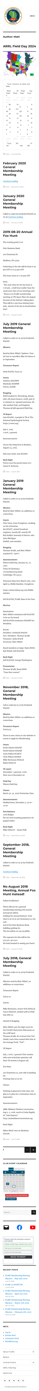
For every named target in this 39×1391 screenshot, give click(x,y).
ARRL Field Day (9, 1368)
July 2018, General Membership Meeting (17, 962)
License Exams (9, 1362)
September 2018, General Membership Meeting (16, 850)
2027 (21, 1191)
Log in (8, 1332)
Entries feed (10, 1335)
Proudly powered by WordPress (15, 1387)
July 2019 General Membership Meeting (16, 327)
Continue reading (10, 181)
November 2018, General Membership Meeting (15, 692)
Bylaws (6, 1357)
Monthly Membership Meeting (17, 1195)
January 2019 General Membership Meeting (13, 486)
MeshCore (7, 1373)
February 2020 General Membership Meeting (14, 168)
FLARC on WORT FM (14, 1285)
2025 (6, 1191)
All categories (11, 1199)
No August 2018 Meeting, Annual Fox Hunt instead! (19, 890)
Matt (7, 154)
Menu (32, 16)
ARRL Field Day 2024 (19, 46)
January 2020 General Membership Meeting (13, 201)
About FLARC (9, 1352)
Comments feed (12, 1338)
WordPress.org (11, 1341)
